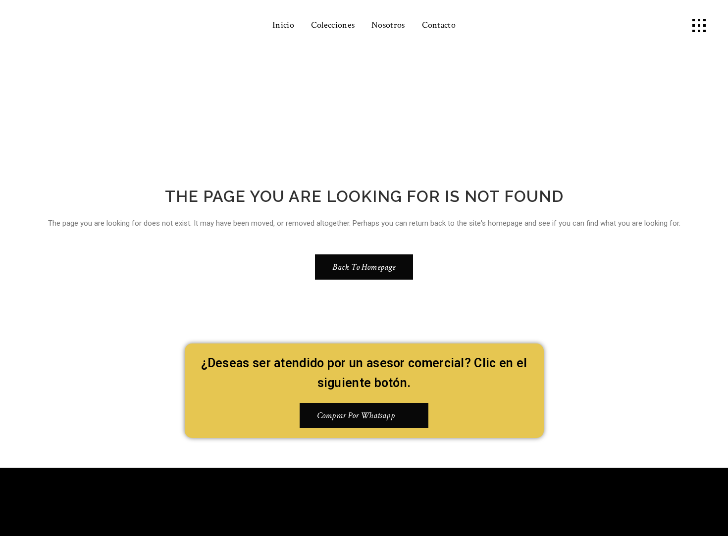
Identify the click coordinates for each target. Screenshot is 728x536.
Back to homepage (363, 267)
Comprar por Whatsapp (356, 415)
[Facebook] (349, 499)
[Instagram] (378, 499)
